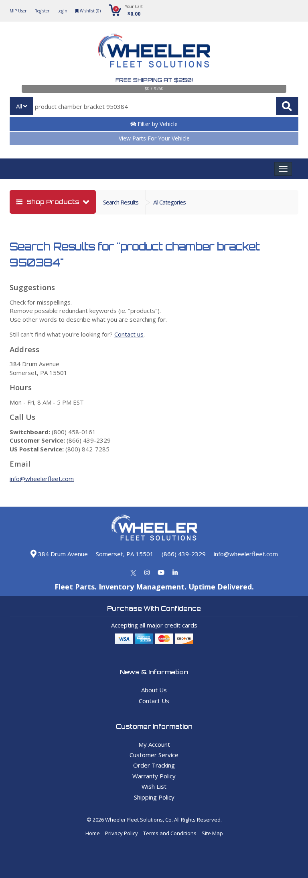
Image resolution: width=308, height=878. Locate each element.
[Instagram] (147, 572)
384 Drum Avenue (62, 554)
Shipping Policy (154, 797)
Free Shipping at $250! (154, 80)
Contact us (129, 334)
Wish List (154, 786)
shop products (53, 202)
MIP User (18, 11)
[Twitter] (133, 572)
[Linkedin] (175, 572)
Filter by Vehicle (157, 124)
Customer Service (154, 755)
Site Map (212, 833)
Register (41, 11)
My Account (154, 744)
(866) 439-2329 (184, 554)
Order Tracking (154, 765)
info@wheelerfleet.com (42, 479)
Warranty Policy (154, 776)
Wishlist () (90, 11)
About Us (154, 690)
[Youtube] (161, 572)
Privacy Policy (121, 833)
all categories (169, 202)
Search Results (120, 202)
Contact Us (154, 701)
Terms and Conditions (170, 833)
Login (62, 11)
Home (92, 833)
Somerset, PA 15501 (125, 554)
